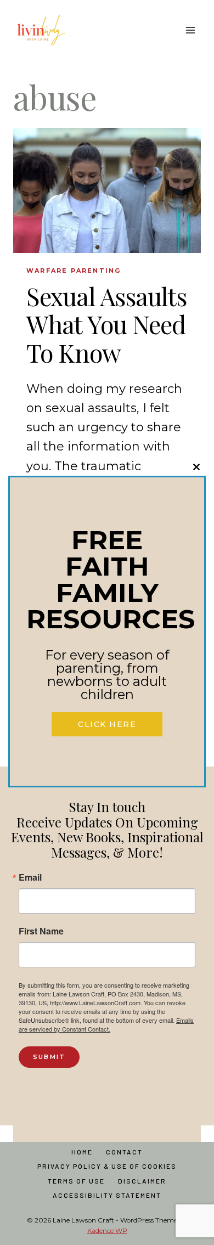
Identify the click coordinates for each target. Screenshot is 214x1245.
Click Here (107, 724)
